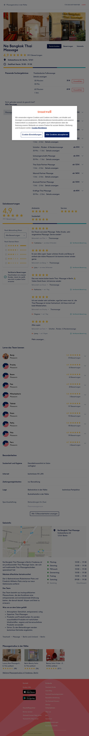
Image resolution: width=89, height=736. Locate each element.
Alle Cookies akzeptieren (57, 135)
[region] (44, 123)
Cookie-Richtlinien (39, 128)
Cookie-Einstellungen (32, 135)
